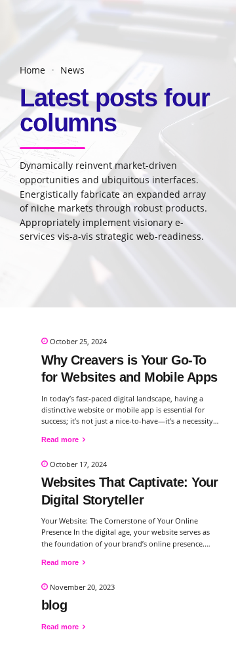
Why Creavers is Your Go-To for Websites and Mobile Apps (129, 368)
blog (54, 605)
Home (32, 70)
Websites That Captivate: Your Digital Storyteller (129, 490)
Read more (60, 439)
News (72, 70)
